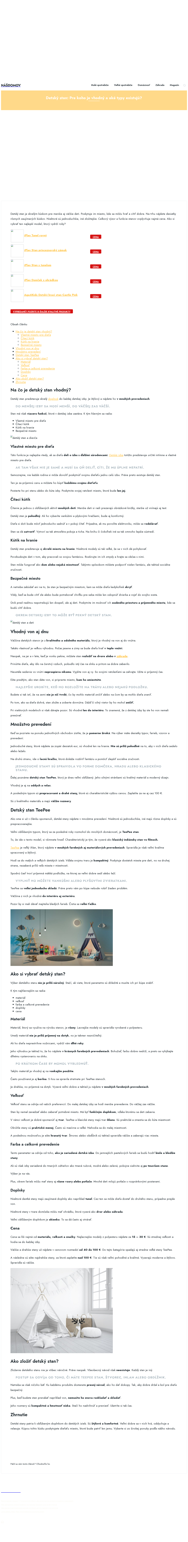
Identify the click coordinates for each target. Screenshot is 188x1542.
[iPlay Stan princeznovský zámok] (17, 256)
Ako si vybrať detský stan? (32, 358)
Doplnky (26, 372)
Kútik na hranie (30, 341)
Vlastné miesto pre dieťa (36, 335)
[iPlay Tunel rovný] (17, 241)
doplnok (53, 399)
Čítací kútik (27, 338)
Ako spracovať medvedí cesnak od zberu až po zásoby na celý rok (29, 1508)
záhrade (122, 656)
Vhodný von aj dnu (27, 348)
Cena (24, 375)
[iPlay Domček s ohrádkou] (17, 286)
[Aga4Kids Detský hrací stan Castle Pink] (17, 301)
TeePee (14, 847)
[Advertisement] (94, 129)
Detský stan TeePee (27, 355)
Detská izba (116, 455)
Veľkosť (25, 365)
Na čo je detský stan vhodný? (34, 331)
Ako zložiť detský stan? (30, 378)
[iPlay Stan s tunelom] (17, 271)
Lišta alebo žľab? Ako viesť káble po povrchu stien (22, 1511)
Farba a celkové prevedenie (38, 368)
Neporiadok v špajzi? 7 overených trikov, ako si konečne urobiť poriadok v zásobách (37, 1501)
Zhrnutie (21, 382)
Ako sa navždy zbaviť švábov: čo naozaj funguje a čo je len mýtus (29, 1504)
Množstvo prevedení (28, 351)
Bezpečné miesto (31, 345)
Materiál (26, 362)
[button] (184, 85)
